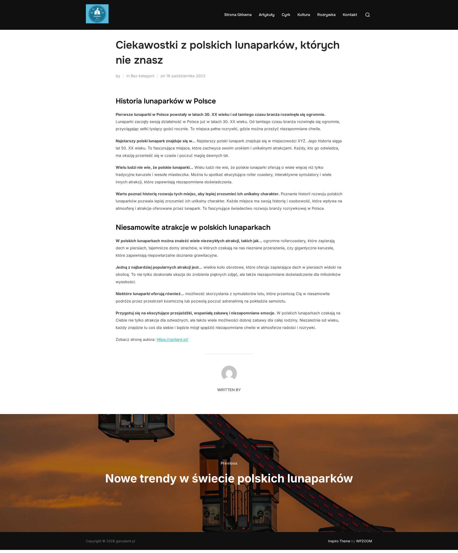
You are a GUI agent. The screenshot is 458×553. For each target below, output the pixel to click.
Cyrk (286, 14)
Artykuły (267, 14)
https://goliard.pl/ (172, 339)
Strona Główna (238, 14)
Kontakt (350, 14)
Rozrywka (326, 14)
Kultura (303, 14)
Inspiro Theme (339, 541)
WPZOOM (364, 541)
